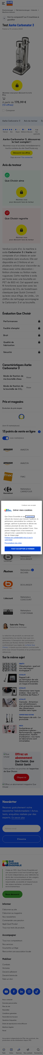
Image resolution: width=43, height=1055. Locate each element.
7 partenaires (29, 516)
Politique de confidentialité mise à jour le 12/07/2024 (19, 539)
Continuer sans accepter (29, 505)
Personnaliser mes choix (13, 543)
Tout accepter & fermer (22, 549)
